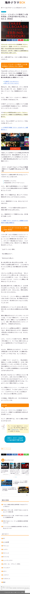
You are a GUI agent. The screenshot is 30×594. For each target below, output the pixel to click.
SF (4, 538)
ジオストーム (14, 429)
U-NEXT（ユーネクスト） (11, 81)
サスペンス (3, 11)
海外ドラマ (15, 2)
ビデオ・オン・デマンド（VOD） (12, 564)
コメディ (5, 549)
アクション (6, 545)
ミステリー (6, 575)
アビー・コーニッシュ (6, 448)
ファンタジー (6, 567)
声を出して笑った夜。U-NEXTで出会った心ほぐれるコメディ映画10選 (15, 511)
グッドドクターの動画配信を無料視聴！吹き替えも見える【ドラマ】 (15, 527)
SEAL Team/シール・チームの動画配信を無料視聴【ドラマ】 (15, 522)
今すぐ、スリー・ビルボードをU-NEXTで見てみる (15, 439)
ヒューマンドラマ (7, 560)
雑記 (4, 582)
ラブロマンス (6, 578)
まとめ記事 (6, 542)
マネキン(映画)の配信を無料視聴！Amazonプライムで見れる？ (15, 505)
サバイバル (6, 556)
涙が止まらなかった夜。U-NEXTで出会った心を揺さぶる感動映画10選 (15, 516)
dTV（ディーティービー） (11, 83)
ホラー (5, 571)
